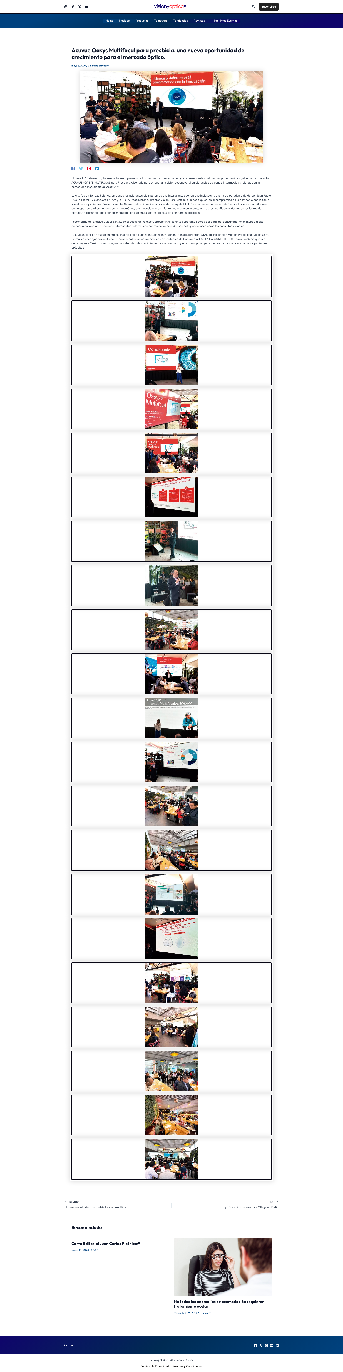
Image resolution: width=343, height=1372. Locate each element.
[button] (253, 6)
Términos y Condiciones (186, 1366)
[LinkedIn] (277, 1345)
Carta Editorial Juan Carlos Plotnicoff (105, 1243)
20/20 (94, 1250)
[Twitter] (79, 6)
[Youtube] (86, 6)
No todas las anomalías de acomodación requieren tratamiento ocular (219, 1304)
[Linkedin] (97, 168)
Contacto (70, 1345)
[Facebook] (72, 6)
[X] (261, 1345)
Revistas (206, 1313)
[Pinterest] (89, 168)
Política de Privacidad (155, 1366)
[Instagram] (66, 6)
